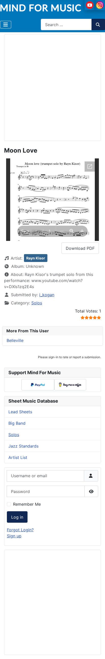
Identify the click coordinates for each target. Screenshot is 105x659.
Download (80, 248)
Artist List (17, 457)
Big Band (16, 423)
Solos (36, 302)
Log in (17, 517)
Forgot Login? (20, 529)
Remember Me (27, 504)
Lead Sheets (20, 411)
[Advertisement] (52, 87)
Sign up (14, 535)
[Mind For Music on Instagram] (100, 4)
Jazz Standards (23, 446)
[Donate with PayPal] (38, 384)
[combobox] (66, 24)
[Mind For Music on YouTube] (90, 4)
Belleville (15, 340)
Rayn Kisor (35, 258)
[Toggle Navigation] (5, 24)
